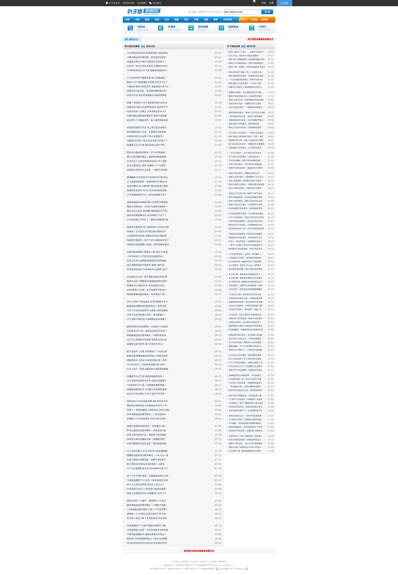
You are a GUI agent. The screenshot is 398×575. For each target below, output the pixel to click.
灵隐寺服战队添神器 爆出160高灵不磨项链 (147, 202)
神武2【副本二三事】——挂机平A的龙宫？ (247, 52)
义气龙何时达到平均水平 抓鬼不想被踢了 (147, 381)
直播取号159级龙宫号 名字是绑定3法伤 (145, 285)
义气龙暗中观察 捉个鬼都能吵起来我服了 (147, 319)
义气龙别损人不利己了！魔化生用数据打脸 (147, 219)
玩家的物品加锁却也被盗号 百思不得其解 (147, 116)
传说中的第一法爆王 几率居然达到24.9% (146, 111)
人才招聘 (194, 562)
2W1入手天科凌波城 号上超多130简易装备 (147, 310)
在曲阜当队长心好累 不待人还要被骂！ (145, 136)
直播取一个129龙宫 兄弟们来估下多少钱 (146, 514)
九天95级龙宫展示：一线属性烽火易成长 (245, 107)
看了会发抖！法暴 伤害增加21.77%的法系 (147, 351)
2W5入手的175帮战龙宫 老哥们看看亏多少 (147, 302)
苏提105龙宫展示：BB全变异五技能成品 (245, 164)
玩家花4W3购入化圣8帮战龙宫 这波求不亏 (147, 107)
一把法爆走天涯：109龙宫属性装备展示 (245, 386)
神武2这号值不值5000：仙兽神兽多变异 (245, 127)
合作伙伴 (203, 562)
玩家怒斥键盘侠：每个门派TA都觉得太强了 (148, 240)
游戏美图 (199, 28)
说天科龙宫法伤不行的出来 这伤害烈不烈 (147, 543)
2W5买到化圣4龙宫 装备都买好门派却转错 (147, 53)
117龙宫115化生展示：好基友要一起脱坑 (245, 399)
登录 (264, 3)
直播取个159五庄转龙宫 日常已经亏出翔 (146, 418)
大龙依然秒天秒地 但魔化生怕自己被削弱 (147, 236)
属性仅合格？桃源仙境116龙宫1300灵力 (245, 447)
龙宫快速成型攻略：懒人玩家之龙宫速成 (245, 269)
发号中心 (243, 19)
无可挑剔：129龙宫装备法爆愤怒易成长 (245, 423)
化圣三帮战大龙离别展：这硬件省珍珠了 (146, 460)
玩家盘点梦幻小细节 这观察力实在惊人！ (147, 61)
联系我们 (185, 562)
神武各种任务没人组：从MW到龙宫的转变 (246, 228)
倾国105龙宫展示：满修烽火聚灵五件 (244, 173)
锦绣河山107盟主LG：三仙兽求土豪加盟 (245, 350)
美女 (186, 19)
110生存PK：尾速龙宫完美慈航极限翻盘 (245, 289)
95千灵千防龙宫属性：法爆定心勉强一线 (245, 363)
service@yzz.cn (227, 565)
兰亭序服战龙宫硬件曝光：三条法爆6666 (146, 414)
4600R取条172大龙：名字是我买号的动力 (146, 290)
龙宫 (143, 46)
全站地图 (284, 3)
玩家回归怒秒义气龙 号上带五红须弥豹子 (147, 127)
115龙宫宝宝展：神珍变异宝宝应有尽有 (245, 294)
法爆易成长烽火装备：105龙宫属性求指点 (246, 120)
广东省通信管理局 (206, 569)
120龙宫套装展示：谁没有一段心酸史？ (245, 254)
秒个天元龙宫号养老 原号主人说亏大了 (145, 484)
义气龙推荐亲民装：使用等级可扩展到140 (147, 182)
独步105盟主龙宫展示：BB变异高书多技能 (246, 184)
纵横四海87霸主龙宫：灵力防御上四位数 (245, 335)
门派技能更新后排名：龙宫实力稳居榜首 (245, 116)
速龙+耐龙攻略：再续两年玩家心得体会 (245, 181)
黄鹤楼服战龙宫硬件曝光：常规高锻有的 (146, 335)
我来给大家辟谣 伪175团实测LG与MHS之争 (148, 227)
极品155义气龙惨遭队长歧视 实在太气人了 (147, 82)
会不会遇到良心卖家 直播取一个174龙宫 (146, 165)
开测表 (254, 19)
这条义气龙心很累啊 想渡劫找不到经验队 (147, 261)
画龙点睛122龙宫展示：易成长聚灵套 (244, 124)
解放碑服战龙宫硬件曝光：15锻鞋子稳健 (146, 505)
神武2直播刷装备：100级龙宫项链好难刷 (245, 197)
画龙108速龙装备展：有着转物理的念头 (245, 440)
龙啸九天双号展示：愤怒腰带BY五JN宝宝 (246, 177)
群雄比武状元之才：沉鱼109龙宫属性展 (245, 416)
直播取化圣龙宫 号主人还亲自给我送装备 (147, 190)
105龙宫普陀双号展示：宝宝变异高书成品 (246, 214)
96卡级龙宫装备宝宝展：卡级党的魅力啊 (245, 298)
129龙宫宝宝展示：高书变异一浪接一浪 (245, 309)
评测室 (169, 28)
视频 (176, 19)
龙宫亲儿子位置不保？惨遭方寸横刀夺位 (245, 193)
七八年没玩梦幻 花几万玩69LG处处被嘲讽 (147, 451)
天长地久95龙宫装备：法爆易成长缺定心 (245, 383)
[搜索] (267, 11)
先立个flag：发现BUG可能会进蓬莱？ (244, 56)
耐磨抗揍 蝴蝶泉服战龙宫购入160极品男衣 (147, 356)
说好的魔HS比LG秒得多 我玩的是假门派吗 (147, 186)
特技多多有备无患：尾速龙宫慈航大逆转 (245, 407)
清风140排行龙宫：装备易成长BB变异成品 (246, 100)
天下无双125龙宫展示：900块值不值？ (244, 157)
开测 (196, 19)
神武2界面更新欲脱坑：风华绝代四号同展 (246, 76)
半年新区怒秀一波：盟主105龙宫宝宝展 (245, 379)
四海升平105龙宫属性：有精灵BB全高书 (245, 370)
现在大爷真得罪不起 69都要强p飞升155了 (147, 493)
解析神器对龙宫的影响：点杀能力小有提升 (147, 326)
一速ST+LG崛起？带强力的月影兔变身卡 (245, 245)
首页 (127, 19)
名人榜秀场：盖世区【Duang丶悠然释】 (245, 265)
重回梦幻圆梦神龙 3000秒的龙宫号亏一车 (147, 405)
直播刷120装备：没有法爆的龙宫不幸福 (245, 92)
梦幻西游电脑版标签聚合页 (260, 39)
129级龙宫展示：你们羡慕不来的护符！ (245, 322)
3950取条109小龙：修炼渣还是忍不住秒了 (147, 331)
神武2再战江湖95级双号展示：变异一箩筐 (246, 136)
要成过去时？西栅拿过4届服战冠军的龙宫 (147, 281)
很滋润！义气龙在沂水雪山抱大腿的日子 (146, 231)
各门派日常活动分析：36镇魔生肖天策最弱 (246, 144)
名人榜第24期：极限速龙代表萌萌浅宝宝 (245, 282)
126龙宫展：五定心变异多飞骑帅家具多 (245, 315)
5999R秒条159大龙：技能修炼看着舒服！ (146, 385)
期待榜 (264, 19)
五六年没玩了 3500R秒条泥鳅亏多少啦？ (146, 364)
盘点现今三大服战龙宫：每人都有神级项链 (147, 120)
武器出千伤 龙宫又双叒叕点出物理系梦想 (147, 95)
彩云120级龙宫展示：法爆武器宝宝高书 (245, 188)
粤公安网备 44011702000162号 (231, 569)
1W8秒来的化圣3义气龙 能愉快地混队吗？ (147, 70)
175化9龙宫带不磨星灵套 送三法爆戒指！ (147, 78)
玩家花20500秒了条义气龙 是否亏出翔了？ (147, 140)
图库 (216, 19)
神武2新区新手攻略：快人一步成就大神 (245, 72)
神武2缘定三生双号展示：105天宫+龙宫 (245, 83)
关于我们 (175, 562)
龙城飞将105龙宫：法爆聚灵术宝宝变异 (245, 103)
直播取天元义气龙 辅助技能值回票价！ (145, 376)
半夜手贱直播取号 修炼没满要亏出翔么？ (147, 534)
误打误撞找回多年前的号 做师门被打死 (145, 265)
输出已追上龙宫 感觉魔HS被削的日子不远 (147, 211)
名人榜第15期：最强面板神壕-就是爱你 (245, 451)
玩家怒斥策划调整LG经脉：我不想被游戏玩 (148, 244)
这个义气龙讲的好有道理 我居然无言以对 (147, 340)
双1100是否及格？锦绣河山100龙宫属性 (245, 342)
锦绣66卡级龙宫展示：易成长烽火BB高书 (246, 168)
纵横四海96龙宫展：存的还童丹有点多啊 (245, 302)
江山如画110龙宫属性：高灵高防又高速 (245, 355)
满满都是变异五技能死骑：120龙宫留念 (245, 375)
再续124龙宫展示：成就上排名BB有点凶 (245, 201)
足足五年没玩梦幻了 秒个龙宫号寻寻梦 (145, 394)
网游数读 (230, 28)
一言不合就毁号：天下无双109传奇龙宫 (245, 153)
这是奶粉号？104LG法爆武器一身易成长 (245, 436)
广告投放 (213, 562)
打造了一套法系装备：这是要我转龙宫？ (245, 241)
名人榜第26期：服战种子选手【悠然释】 (245, 261)
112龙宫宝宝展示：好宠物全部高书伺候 (245, 419)
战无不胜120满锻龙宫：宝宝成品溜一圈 (245, 395)
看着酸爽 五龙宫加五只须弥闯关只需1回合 (147, 177)
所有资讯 (227, 19)
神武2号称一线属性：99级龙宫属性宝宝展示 (247, 67)
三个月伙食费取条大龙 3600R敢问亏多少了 (147, 468)
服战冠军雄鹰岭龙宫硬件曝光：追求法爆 (146, 306)
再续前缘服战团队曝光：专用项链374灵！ (147, 294)
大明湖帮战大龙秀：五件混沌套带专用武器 (147, 530)
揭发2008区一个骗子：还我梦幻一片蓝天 (146, 501)
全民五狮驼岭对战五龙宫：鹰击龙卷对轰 (146, 443)
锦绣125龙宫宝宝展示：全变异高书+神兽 (245, 205)
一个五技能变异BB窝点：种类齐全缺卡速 (246, 80)
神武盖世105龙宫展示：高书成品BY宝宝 (245, 237)
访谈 (157, 19)
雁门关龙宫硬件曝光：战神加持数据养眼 (146, 157)
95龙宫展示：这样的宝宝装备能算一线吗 (245, 285)
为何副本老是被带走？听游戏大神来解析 (245, 234)
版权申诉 (222, 562)
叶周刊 (210, 12)
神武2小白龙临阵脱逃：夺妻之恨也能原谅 (246, 63)
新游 (147, 19)
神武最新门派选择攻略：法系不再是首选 (245, 249)
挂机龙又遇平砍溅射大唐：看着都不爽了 (146, 439)
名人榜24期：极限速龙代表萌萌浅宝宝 (244, 274)
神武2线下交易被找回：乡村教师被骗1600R (246, 59)
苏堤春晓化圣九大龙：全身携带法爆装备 (146, 132)
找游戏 (138, 28)
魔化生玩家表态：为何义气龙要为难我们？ (147, 206)
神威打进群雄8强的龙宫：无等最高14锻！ (147, 426)
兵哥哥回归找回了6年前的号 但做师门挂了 (147, 269)
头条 (137, 19)
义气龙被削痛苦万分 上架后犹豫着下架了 (147, 195)
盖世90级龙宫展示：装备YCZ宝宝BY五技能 (247, 112)
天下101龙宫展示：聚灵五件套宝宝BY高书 (246, 217)
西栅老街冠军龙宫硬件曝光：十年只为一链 (147, 455)
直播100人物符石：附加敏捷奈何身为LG (245, 87)
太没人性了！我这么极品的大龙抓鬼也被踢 (147, 369)
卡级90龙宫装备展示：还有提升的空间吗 (245, 221)
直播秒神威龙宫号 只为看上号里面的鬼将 (147, 389)
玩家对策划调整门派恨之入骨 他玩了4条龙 (147, 252)
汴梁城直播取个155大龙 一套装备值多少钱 (147, 480)
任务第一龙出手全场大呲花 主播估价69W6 (147, 66)
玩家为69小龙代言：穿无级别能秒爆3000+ (147, 91)
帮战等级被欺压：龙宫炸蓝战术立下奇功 (245, 427)
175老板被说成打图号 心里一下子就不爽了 (147, 509)
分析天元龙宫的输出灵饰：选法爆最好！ (146, 315)
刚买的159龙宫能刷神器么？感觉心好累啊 (147, 539)
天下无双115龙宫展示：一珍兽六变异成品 (246, 133)
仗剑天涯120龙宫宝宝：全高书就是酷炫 (245, 339)
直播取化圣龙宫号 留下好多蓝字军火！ (145, 344)
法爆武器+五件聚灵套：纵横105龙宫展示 (245, 318)
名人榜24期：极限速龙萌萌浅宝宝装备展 (245, 278)
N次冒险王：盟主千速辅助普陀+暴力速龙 (246, 403)
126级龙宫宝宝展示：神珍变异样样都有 (245, 258)
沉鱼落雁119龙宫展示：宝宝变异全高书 (245, 148)
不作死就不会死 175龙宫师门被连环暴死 (146, 489)
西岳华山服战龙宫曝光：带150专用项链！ (147, 152)
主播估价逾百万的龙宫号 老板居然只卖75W (148, 86)
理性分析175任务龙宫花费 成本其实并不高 (147, 401)
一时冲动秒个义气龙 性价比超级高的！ (145, 256)
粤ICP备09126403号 (158, 569)
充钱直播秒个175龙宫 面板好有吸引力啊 (146, 525)
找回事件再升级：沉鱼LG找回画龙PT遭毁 (246, 140)
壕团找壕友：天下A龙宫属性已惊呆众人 (245, 346)
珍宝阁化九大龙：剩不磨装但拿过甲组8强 (147, 277)
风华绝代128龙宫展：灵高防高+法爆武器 (245, 431)
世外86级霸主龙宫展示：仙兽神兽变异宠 (245, 208)
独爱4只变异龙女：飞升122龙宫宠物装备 (245, 443)
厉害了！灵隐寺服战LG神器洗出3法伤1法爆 (148, 410)
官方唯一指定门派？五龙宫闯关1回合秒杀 (147, 518)
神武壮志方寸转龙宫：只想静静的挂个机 (245, 225)
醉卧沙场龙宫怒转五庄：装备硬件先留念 (245, 96)
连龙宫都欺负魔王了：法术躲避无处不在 (245, 410)
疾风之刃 (218, 12)
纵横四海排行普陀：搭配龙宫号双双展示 (245, 326)
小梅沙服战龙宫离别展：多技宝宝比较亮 (146, 57)
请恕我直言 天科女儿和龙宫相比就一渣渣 (147, 360)
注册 (271, 3)
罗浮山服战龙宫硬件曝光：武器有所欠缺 (146, 430)
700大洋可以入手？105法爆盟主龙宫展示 (245, 366)
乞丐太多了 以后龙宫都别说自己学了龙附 (147, 161)
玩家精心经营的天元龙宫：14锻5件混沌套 (147, 170)
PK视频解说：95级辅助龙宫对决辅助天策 (246, 330)
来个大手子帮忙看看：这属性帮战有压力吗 (147, 476)
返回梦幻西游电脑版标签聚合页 (199, 551)
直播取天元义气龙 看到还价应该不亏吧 (145, 145)
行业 (167, 19)
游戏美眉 (202, 12)
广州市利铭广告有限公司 (184, 565)
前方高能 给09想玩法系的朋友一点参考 (145, 464)
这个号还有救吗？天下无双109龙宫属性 (245, 359)
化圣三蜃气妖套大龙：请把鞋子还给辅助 (146, 435)
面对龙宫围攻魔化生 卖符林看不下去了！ (147, 215)
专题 (206, 19)
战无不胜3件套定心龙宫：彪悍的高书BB (245, 390)
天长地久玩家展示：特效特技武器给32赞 (245, 306)
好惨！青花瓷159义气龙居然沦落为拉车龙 (147, 103)
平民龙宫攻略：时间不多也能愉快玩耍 (244, 160)
